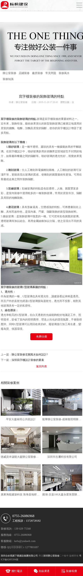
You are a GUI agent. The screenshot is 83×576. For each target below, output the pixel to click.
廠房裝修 (37, 73)
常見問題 (50, 73)
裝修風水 (64, 73)
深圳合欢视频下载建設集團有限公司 (19, 555)
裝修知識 (8, 79)
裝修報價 (71, 571)
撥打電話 (16, 571)
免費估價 (41, 336)
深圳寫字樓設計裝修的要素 (28, 360)
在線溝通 (44, 571)
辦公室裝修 (9, 73)
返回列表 (41, 366)
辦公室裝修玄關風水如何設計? (30, 354)
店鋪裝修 (24, 73)
